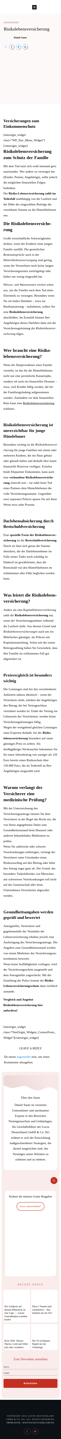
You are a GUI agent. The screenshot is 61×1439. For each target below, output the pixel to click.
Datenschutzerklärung (39, 1423)
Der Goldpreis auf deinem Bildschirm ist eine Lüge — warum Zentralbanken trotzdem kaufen (15, 1313)
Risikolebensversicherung (26, 29)
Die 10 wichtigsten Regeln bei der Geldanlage (41, 1344)
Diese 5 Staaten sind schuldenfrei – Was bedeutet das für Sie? (42, 1309)
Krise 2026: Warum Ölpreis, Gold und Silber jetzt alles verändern (16, 1344)
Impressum (13, 1423)
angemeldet (24, 1056)
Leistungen (11, 22)
